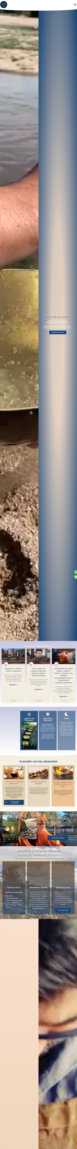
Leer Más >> (13, 685)
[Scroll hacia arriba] (74, 1137)
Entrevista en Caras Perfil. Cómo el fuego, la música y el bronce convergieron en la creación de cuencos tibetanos (63, 676)
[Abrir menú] (75, 4)
